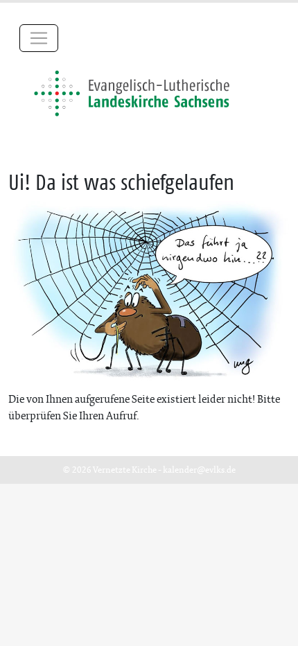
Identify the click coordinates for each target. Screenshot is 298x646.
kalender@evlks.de (199, 469)
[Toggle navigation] (38, 38)
